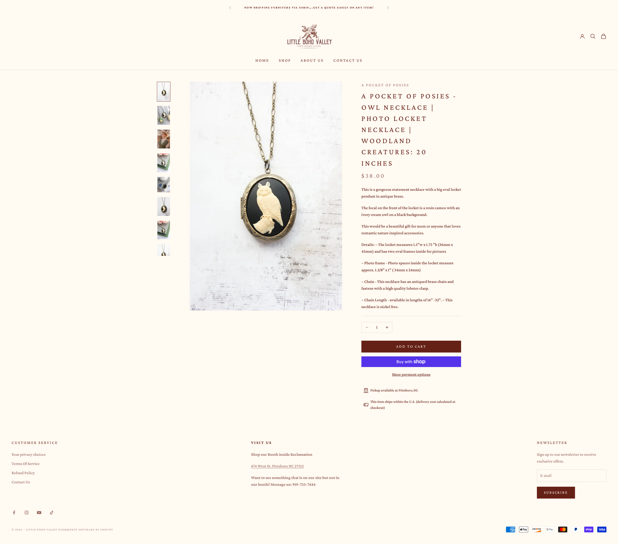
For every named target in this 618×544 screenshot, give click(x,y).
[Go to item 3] (163, 139)
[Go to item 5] (163, 184)
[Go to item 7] (163, 230)
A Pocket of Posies (385, 85)
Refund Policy (23, 472)
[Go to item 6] (163, 206)
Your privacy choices (29, 454)
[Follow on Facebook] (14, 512)
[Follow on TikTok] (51, 512)
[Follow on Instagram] (26, 512)
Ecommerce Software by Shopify (85, 529)
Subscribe (556, 492)
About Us (312, 60)
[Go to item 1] (163, 92)
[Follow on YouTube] (39, 512)
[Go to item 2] (163, 115)
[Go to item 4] (163, 163)
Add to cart (411, 346)
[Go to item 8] (163, 253)
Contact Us (348, 60)
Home (262, 60)
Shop (285, 60)
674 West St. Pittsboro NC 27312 (277, 466)
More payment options (411, 374)
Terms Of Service (26, 463)
